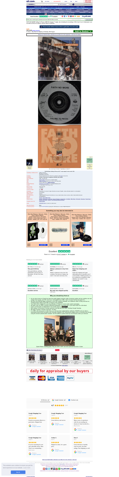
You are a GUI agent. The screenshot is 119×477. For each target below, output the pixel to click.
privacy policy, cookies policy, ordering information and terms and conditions (64, 470)
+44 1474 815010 (44, 206)
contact (66, 1)
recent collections (69, 465)
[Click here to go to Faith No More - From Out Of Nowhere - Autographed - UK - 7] (43, 360)
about (76, 1)
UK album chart (59, 8)
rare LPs (49, 9)
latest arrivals (44, 8)
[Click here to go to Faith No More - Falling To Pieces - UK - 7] (32, 360)
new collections (72, 12)
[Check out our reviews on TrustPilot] (65, 306)
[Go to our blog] (86, 16)
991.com (55, 466)
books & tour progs (80, 9)
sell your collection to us (46, 465)
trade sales (52, 12)
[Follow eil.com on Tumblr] (54, 469)
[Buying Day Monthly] (59, 372)
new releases (32, 8)
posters (89, 9)
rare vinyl (43, 9)
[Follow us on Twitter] (66, 16)
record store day (85, 8)
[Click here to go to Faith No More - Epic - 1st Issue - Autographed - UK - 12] (54, 360)
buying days (38, 12)
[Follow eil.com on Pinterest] (44, 469)
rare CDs (37, 9)
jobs (89, 12)
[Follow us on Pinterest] (62, 16)
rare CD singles (69, 9)
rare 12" (60, 9)
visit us (45, 12)
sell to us (31, 12)
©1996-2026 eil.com (44, 470)
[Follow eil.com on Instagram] (52, 469)
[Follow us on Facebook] (64, 16)
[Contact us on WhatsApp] (75, 16)
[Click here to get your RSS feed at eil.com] (78, 16)
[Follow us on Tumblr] (71, 16)
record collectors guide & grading (58, 465)
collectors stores (61, 12)
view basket (47, 1)
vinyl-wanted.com (49, 466)
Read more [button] (77, 425)
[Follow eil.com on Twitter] (49, 469)
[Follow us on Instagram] (68, 16)
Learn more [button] (26, 467)
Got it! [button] (18, 472)
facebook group (82, 12)
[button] (83, 378)
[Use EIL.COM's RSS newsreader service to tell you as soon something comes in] (73, 469)
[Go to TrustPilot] (44, 17)
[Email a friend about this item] (34, 350)
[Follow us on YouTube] (73, 16)
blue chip (30, 9)
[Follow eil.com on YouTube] (57, 469)
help (71, 1)
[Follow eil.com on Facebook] (46, 469)
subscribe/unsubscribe (68, 466)
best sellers (72, 8)
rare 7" (55, 9)
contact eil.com (61, 466)
